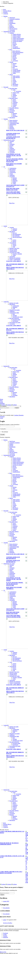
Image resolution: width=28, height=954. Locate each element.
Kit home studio (16, 319)
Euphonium (12, 149)
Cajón (13, 89)
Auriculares (12, 256)
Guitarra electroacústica (18, 38)
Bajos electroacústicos (17, 52)
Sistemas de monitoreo (14, 258)
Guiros (14, 106)
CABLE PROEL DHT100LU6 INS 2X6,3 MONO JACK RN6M (11, 872)
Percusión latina (13, 88)
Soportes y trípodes (17, 253)
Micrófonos (15, 84)
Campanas (15, 102)
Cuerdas (14, 55)
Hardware (11, 27)
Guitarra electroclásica (17, 39)
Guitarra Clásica (16, 37)
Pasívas (14, 241)
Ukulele (11, 62)
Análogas (14, 228)
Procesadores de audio (14, 322)
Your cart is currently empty (7, 415)
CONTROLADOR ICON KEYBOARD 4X (13, 137)
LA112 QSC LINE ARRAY (13, 261)
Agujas (11, 173)
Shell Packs (12, 17)
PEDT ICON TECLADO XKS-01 (15, 130)
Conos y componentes (14, 259)
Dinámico (14, 307)
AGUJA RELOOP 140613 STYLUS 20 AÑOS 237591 (13, 192)
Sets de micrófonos (17, 237)
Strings (11, 74)
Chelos (14, 80)
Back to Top (3, 952)
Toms (10, 24)
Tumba (14, 94)
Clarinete (11, 141)
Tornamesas (12, 171)
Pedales (11, 126)
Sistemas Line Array (14, 248)
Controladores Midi (14, 123)
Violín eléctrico (16, 77)
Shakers (14, 101)
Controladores (12, 168)
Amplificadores (16, 48)
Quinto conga (15, 92)
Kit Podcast (15, 321)
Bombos (11, 26)
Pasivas (14, 244)
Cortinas (14, 105)
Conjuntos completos (14, 19)
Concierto (14, 66)
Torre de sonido (13, 249)
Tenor (13, 64)
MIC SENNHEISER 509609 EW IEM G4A (15, 264)
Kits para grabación (14, 318)
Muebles (14, 179)
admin (4, 919)
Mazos (14, 114)
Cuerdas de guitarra (17, 41)
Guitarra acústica (16, 35)
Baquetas (11, 112)
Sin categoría (6, 907)
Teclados (14, 315)
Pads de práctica (13, 28)
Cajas (10, 238)
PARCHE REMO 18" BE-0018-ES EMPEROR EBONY (9, 843)
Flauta (10, 147)
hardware (11, 109)
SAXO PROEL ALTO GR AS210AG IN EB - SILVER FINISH (13, 155)
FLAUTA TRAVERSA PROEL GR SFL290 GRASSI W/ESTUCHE (14, 160)
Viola (13, 78)
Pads (13, 314)
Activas (14, 240)
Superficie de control (17, 317)
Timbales (14, 95)
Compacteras (12, 172)
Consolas (11, 227)
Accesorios (12, 30)
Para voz (14, 233)
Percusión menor (13, 98)
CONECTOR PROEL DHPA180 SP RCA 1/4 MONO (12, 832)
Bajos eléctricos (16, 51)
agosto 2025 (6, 901)
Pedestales (11, 128)
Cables (14, 45)
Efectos (14, 42)
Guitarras (11, 33)
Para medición (15, 235)
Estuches (14, 44)
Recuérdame (5, 431)
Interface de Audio (13, 303)
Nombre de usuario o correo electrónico (9, 424)
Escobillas (14, 116)
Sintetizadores (12, 124)
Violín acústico (16, 76)
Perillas (14, 182)
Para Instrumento (16, 234)
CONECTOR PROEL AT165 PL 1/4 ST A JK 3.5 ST (12, 856)
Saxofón (11, 145)
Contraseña (3, 429)
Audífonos (12, 175)
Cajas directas (12, 242)
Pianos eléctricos (13, 120)
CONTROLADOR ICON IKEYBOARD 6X (13, 134)
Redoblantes (12, 23)
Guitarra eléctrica (16, 34)
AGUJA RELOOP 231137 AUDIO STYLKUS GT (15, 185)
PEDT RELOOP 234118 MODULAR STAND (12, 189)
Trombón (11, 148)
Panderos (14, 103)
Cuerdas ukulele (16, 70)
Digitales (14, 230)
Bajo (13, 67)
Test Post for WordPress (7, 922)
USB (13, 247)
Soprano (14, 63)
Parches (11, 21)
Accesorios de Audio (14, 252)
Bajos (10, 49)
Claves (14, 99)
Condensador (15, 305)
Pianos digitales (13, 121)
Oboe (10, 142)
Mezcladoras (12, 169)
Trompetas (11, 144)
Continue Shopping (18, 415)
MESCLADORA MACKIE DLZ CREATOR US (15, 268)
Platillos (11, 20)
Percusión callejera (14, 108)
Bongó (14, 96)
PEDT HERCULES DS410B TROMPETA (14, 164)
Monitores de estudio (14, 310)
